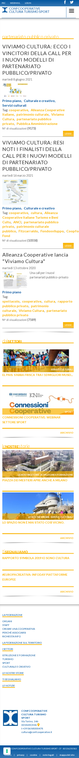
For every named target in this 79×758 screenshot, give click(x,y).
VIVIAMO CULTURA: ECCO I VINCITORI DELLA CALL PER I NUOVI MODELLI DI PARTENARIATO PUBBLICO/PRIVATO (36, 59)
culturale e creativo (16, 666)
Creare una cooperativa (18, 628)
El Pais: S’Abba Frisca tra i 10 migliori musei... (37, 375)
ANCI (17, 222)
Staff (5, 625)
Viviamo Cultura (31, 310)
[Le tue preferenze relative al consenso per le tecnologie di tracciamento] (7, 751)
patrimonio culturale (32, 114)
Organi (7, 621)
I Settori (7, 649)
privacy (20, 755)
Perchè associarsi (14, 632)
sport (6, 662)
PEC (3, 3)
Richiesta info (11, 636)
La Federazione (12, 614)
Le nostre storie (28, 474)
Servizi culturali (14, 105)
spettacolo (11, 301)
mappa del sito (67, 755)
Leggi (68, 133)
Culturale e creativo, (40, 100)
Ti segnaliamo (11, 679)
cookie (33, 755)
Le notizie (8, 685)
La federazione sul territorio (22, 642)
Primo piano (11, 292)
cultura (36, 213)
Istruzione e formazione (57, 474)
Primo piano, (12, 100)
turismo (7, 659)
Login (28, 3)
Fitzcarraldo (28, 231)
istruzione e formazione (19, 655)
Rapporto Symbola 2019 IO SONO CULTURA (35, 558)
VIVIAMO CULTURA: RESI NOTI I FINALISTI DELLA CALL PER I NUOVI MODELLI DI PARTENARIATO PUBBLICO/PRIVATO (37, 155)
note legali (48, 755)
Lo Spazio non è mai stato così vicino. (33, 522)
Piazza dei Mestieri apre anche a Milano (34, 480)
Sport (69, 411)
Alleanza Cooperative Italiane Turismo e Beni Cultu (30, 217)
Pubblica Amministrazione (37, 124)
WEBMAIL (15, 3)
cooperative (18, 110)
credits (7, 755)
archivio (66, 432)
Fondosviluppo (52, 231)
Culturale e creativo (39, 208)
